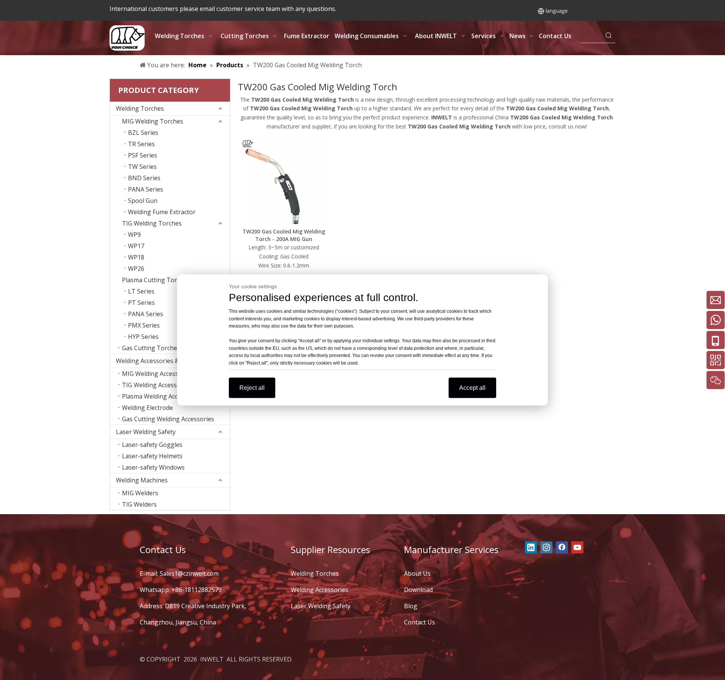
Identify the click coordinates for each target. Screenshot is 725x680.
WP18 (136, 257)
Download (418, 590)
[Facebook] (562, 547)
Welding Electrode (147, 407)
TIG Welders (139, 504)
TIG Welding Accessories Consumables (176, 385)
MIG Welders (140, 493)
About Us (417, 573)
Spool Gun (142, 200)
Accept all (472, 388)
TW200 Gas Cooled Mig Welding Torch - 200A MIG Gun (283, 235)
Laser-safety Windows (153, 467)
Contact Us (419, 622)
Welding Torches (140, 108)
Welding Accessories (319, 590)
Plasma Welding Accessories (161, 396)
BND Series (144, 178)
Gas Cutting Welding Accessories (168, 419)
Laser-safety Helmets (152, 456)
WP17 (136, 246)
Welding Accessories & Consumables (167, 361)
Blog (410, 606)
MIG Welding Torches (152, 121)
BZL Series (143, 132)
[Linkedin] (531, 547)
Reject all (252, 388)
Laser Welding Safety (146, 432)
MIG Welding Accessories (157, 373)
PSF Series (142, 155)
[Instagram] (546, 547)
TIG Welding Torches (152, 223)
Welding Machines (142, 480)
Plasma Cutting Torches (156, 280)
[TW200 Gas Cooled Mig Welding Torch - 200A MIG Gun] (283, 180)
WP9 (134, 234)
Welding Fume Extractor (162, 212)
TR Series (141, 144)
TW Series (142, 166)
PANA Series (145, 189)
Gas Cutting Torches (151, 348)
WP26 (136, 268)
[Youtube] (577, 547)
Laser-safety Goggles (152, 444)
